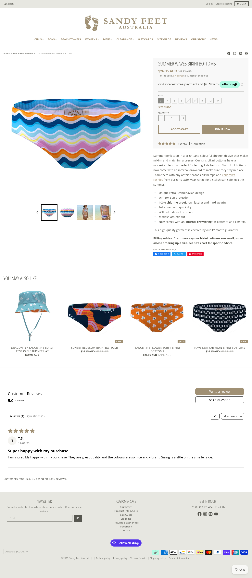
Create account (224, 4)
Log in (209, 4)
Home (7, 53)
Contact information (179, 558)
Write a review (219, 391)
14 (218, 100)
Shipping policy (158, 558)
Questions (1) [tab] (35, 416)
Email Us (220, 507)
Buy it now (222, 129)
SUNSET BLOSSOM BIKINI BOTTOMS (95, 347)
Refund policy (103, 558)
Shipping (178, 75)
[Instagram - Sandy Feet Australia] (234, 53)
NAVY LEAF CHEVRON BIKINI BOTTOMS (219, 347)
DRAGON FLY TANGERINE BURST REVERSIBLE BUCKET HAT (32, 349)
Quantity (163, 113)
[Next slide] (114, 212)
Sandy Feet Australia (79, 558)
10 (202, 100)
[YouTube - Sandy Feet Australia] (246, 53)
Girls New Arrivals (24, 53)
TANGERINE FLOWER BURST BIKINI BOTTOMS (157, 349)
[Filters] (215, 416)
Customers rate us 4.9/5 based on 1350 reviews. (35, 479)
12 (210, 100)
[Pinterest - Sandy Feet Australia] (240, 53)
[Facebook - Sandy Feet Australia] (229, 53)
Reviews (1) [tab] (16, 416)
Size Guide (164, 107)
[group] (49, 212)
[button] (167, 143)
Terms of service (138, 558)
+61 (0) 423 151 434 (201, 507)
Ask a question (220, 400)
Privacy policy (120, 558)
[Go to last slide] (37, 212)
